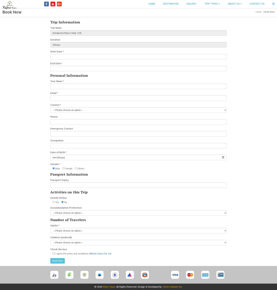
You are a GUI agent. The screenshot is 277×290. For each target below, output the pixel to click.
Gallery (191, 3)
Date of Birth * (58, 152)
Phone (54, 117)
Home (152, 3)
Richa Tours (109, 287)
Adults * (54, 225)
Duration (55, 39)
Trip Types (211, 3)
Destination (170, 3)
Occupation (56, 140)
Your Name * (57, 81)
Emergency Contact (61, 128)
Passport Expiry (59, 180)
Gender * (55, 164)
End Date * (56, 63)
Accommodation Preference (66, 208)
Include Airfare (58, 198)
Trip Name (56, 28)
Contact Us (257, 3)
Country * (55, 105)
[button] (274, 4)
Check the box (58, 249)
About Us (234, 3)
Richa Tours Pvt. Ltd (101, 253)
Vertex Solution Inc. (173, 287)
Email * (54, 93)
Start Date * (57, 51)
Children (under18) (61, 237)
